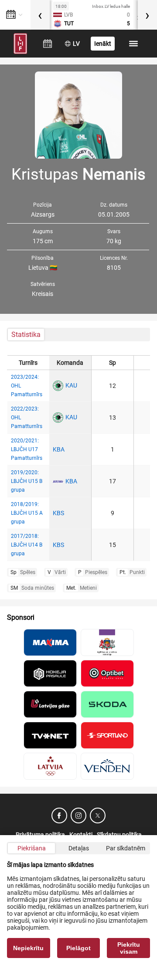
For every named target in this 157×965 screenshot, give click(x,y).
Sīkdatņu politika (119, 834)
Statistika (26, 334)
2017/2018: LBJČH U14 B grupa (26, 545)
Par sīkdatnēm (125, 848)
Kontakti (80, 834)
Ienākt (102, 43)
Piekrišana (31, 848)
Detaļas (78, 848)
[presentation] (40, 15)
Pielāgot (78, 948)
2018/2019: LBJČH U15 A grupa (27, 513)
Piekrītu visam (128, 948)
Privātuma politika (40, 834)
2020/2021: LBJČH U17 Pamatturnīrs (26, 449)
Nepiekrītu (28, 948)
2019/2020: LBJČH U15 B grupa (26, 481)
